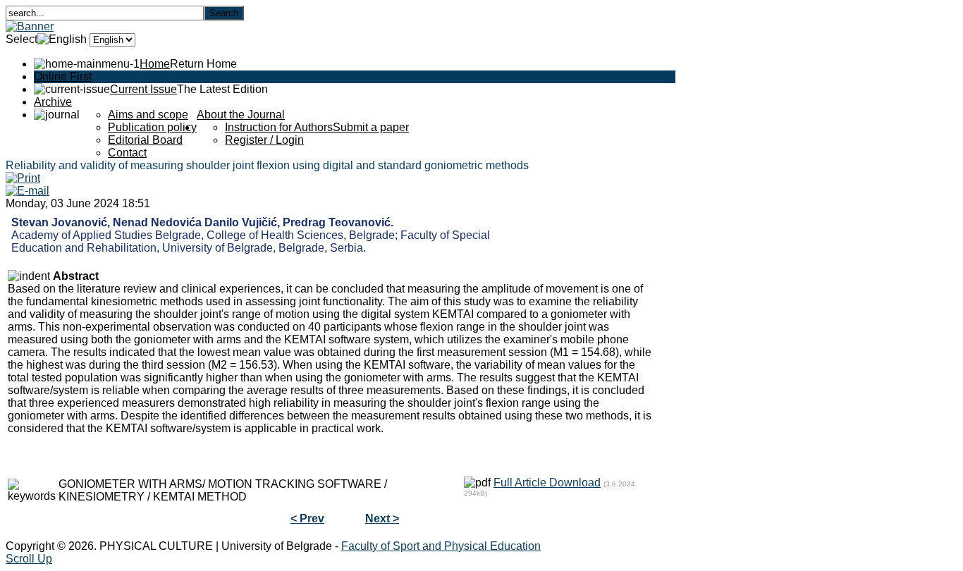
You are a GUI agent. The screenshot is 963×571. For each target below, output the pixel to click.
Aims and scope (148, 115)
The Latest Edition (222, 89)
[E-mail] (27, 191)
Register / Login (264, 140)
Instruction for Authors (279, 127)
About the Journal (241, 115)
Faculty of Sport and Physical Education (441, 546)
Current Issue (143, 89)
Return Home (203, 64)
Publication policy (152, 127)
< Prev (307, 518)
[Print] (23, 178)
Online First (63, 76)
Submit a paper (371, 127)
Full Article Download (547, 483)
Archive (53, 102)
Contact (127, 153)
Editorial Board (145, 140)
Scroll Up (29, 559)
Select (21, 39)
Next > (382, 518)
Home (155, 64)
